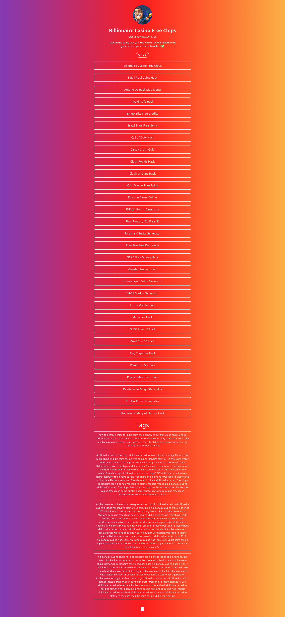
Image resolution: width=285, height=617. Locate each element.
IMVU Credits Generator (142, 293)
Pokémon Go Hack (142, 365)
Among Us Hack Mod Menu (142, 90)
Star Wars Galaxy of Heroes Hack (143, 413)
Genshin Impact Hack (142, 269)
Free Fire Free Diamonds (142, 245)
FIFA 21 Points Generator (142, 209)
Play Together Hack (143, 353)
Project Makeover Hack (142, 377)
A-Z (142, 54)
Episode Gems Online (142, 197)
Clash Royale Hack (142, 161)
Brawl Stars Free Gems (142, 125)
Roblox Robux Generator (142, 401)
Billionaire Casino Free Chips (143, 66)
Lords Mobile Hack (142, 305)
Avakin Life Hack (142, 102)
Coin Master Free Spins (142, 185)
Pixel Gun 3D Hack (142, 341)
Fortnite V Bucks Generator (142, 233)
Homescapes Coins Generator (142, 281)
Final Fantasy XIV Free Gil (142, 221)
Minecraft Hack (142, 317)
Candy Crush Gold (142, 149)
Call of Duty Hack (142, 137)
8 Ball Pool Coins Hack (142, 77)
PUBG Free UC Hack (142, 329)
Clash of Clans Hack (142, 173)
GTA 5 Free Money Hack (142, 257)
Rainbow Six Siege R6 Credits (142, 389)
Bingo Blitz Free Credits (142, 114)
